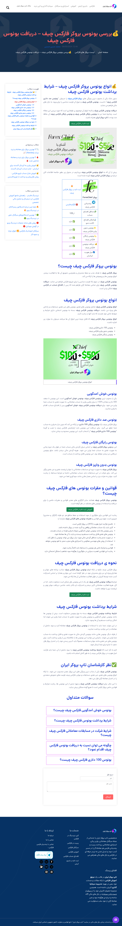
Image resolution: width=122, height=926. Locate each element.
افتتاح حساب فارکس (71, 856)
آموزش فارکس (73, 852)
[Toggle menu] (115, 920)
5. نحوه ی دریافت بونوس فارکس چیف (23, 122)
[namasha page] (51, 872)
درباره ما (51, 835)
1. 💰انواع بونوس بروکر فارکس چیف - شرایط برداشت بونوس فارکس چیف (21, 93)
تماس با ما (50, 840)
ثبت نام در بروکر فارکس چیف (72, 191)
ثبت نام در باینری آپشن (72, 862)
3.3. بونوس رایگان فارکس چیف (23, 110)
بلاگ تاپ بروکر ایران (24, 6)
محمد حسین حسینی (52, 46)
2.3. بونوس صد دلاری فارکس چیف (22, 107)
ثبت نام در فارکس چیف (80, 123)
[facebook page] (51, 862)
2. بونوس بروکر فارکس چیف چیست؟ (24, 98)
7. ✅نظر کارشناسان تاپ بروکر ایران (24, 129)
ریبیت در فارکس (73, 843)
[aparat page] (46, 872)
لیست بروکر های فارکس (84, 52)
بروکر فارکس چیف (75, 98)
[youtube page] (46, 867)
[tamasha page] (41, 867)
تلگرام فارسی (71, 204)
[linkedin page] (46, 862)
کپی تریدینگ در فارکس (73, 837)
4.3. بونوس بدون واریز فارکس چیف (22, 113)
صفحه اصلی (103, 52)
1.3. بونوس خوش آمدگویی (25, 105)
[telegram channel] (51, 867)
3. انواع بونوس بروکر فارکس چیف (25, 101)
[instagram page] (41, 862)
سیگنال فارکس (73, 847)
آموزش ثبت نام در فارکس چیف (80, 509)
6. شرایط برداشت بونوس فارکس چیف (24, 125)
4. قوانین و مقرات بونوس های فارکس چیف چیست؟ (22, 117)
